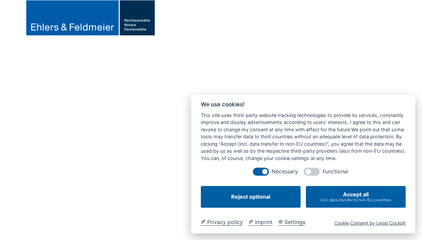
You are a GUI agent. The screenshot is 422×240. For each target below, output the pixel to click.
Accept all (356, 196)
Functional (335, 171)
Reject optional (250, 196)
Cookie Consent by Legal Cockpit (370, 223)
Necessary (285, 171)
